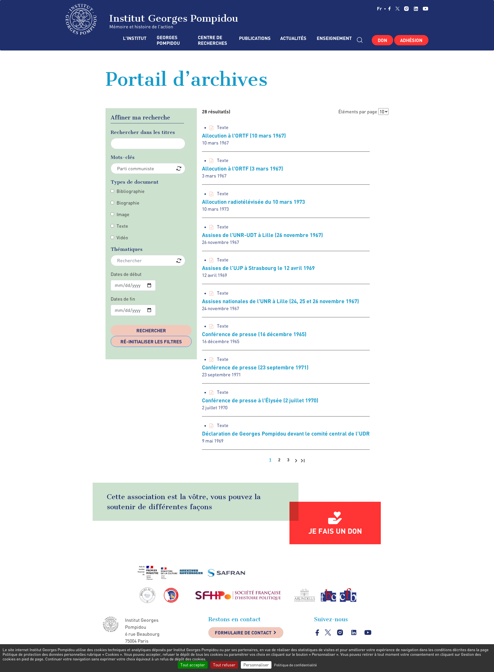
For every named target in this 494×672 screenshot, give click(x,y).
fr (380, 8)
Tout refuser (224, 664)
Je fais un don (335, 530)
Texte (122, 226)
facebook (389, 8)
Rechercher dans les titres (143, 132)
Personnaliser (256, 664)
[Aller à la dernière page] (302, 460)
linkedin (416, 9)
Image (123, 214)
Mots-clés (123, 157)
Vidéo (122, 237)
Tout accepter (192, 664)
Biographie (128, 203)
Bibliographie (131, 191)
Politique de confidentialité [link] (295, 665)
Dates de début (126, 274)
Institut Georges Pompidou (172, 18)
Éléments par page (357, 111)
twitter (397, 8)
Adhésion (411, 40)
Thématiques (127, 249)
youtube (425, 9)
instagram (406, 9)
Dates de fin (123, 299)
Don (382, 40)
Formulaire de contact (243, 632)
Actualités (293, 38)
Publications (254, 38)
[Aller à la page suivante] (296, 460)
